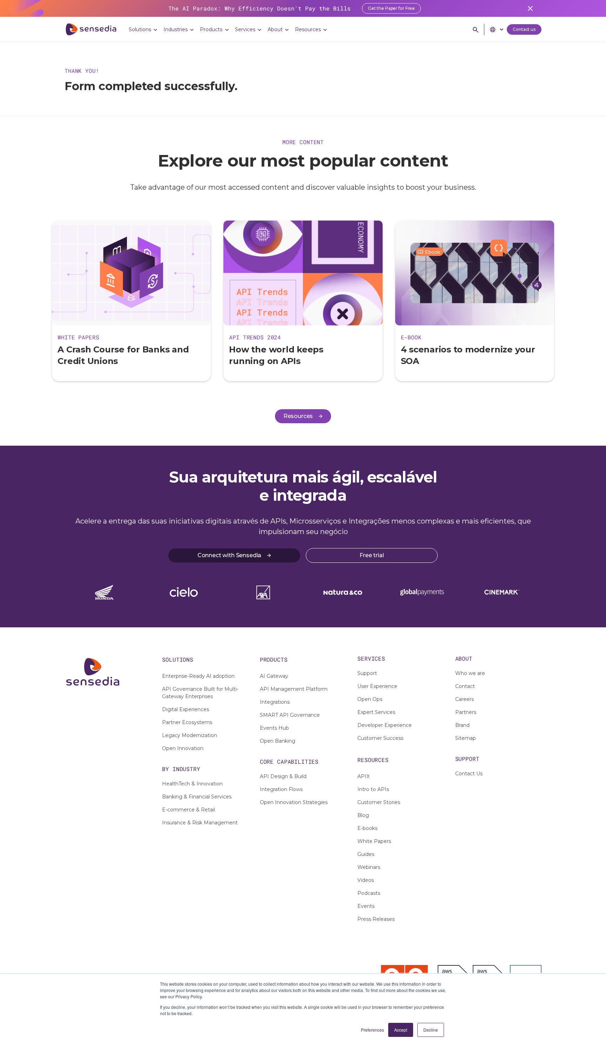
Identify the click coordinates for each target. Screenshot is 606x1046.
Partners (465, 712)
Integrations (275, 702)
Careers (464, 699)
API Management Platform (294, 689)
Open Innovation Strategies (294, 802)
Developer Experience (384, 725)
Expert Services (376, 712)
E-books (367, 828)
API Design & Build (283, 776)
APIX (363, 776)
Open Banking (277, 741)
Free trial (371, 555)
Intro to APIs (373, 789)
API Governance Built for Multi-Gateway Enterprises (200, 693)
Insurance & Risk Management (200, 822)
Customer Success (380, 738)
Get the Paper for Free (391, 8)
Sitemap (465, 738)
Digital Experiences (185, 709)
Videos (365, 880)
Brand (462, 725)
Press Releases (376, 919)
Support (367, 673)
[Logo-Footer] (108, 672)
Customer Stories (378, 802)
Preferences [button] (372, 1030)
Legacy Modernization (189, 735)
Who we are (470, 673)
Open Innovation (182, 748)
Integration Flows (281, 789)
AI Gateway (274, 676)
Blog (363, 815)
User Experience (377, 686)
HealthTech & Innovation (192, 784)
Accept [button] (400, 1030)
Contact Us (469, 773)
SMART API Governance (290, 715)
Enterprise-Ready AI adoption (198, 676)
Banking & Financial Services (196, 797)
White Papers (374, 841)
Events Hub (274, 728)
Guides (365, 854)
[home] (91, 29)
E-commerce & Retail (188, 810)
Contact (465, 686)
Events (366, 906)
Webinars (368, 867)
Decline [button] (430, 1030)
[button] (143, 30)
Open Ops (369, 699)
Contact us (524, 29)
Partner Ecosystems (187, 722)
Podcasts (368, 893)
